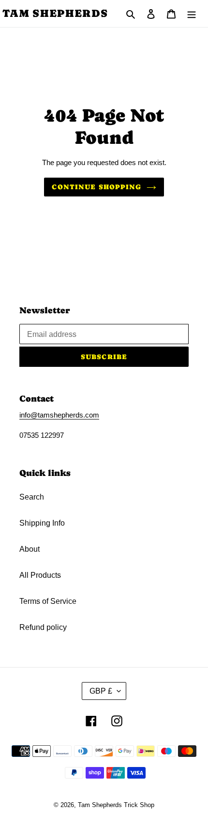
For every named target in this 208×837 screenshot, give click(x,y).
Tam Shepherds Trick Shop (116, 805)
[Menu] (191, 13)
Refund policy (43, 627)
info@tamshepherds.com (59, 415)
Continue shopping (96, 187)
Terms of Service (47, 601)
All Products (40, 575)
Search (31, 497)
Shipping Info (42, 523)
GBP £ (100, 691)
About (29, 549)
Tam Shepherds (55, 13)
